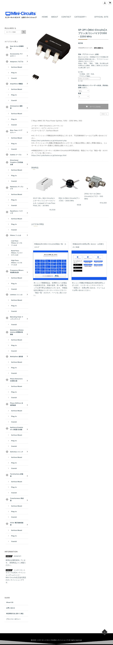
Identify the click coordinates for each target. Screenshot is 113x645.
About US (9, 602)
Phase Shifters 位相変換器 (16, 404)
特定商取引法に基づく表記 (15, 613)
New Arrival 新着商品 (17, 47)
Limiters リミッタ (16, 294)
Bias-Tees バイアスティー (16, 131)
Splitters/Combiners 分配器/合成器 (16, 428)
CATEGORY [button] (79, 17)
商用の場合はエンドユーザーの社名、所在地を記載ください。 (93, 86)
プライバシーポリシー (13, 619)
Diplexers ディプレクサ (17, 188)
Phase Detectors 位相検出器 (16, 380)
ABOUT (54, 17)
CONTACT (66, 17)
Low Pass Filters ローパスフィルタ (16, 243)
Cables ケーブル (16, 154)
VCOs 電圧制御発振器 (16, 524)
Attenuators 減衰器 (16, 107)
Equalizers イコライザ (16, 212)
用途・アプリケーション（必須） (89, 54)
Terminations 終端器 (16, 475)
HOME (45, 17)
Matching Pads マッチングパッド (16, 318)
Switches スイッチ (16, 452)
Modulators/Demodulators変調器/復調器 (17, 332)
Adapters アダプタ (16, 61)
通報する (104, 114)
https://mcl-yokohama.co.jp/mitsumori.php (49, 140)
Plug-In (14, 72)
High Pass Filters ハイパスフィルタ (16, 262)
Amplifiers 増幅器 (16, 84)
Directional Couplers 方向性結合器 (16, 162)
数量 (79, 93)
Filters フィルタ (15, 235)
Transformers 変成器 (17, 499)
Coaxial (14, 78)
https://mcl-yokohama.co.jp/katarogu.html (48, 155)
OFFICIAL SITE (101, 17)
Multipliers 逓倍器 (16, 356)
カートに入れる (95, 106)
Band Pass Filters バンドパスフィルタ (16, 253)
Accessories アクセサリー (16, 55)
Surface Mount (16, 67)
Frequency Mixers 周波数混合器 (17, 271)
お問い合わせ (10, 608)
